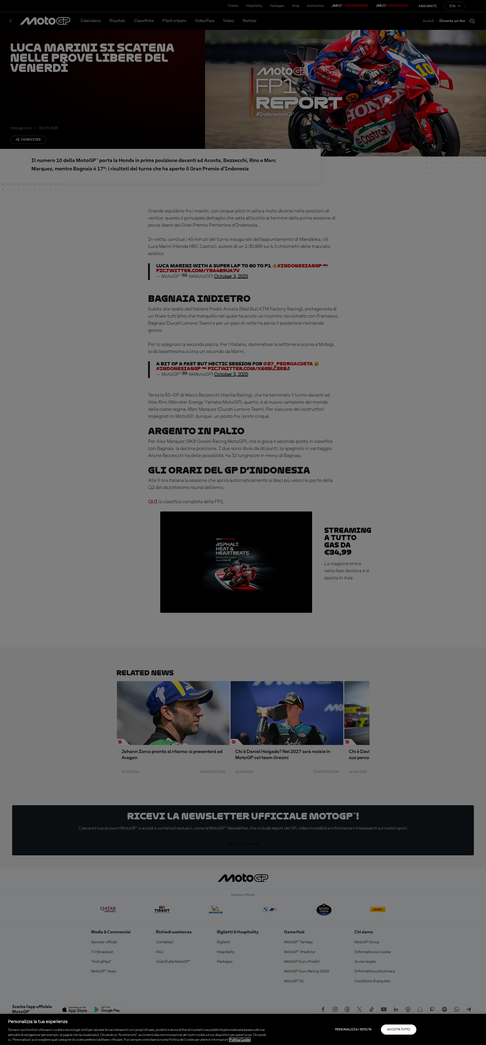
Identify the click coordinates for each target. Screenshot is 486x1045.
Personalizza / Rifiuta (353, 1029)
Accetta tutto (398, 1029)
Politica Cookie (240, 1039)
